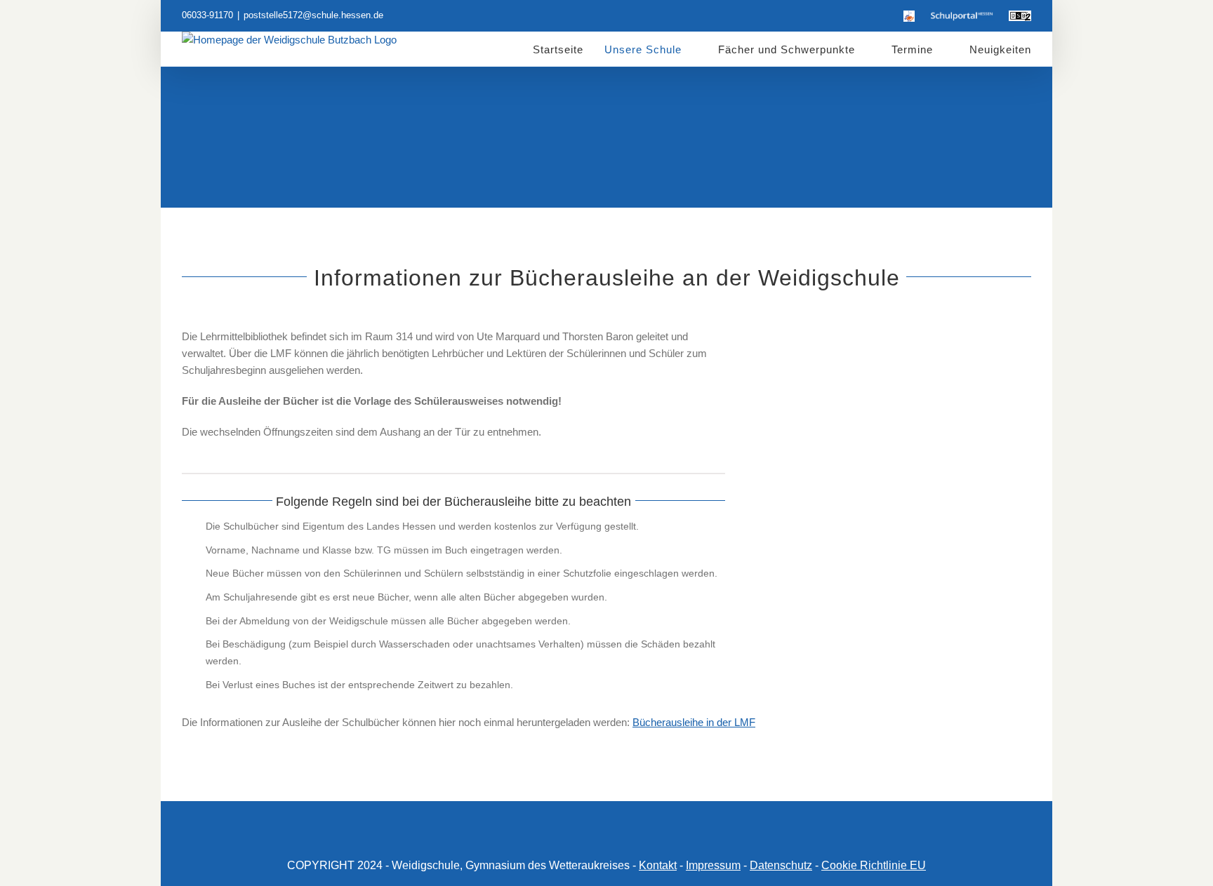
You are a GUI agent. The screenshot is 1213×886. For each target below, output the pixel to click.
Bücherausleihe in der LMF (693, 722)
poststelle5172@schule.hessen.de (313, 15)
